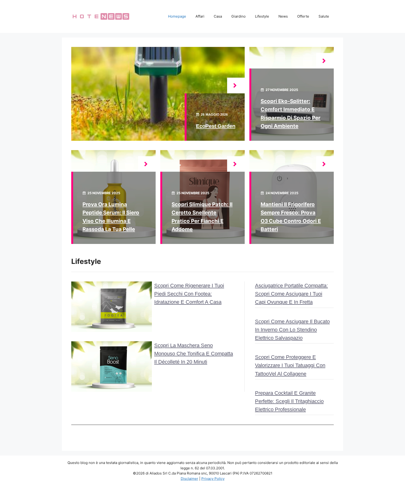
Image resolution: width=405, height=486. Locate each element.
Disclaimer (189, 478)
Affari (199, 16)
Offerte (303, 16)
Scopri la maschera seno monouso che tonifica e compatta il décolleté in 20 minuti (193, 353)
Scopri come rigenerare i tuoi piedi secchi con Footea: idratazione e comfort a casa (189, 294)
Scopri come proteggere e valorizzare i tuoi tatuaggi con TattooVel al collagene (290, 365)
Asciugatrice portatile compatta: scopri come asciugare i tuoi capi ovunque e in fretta (291, 294)
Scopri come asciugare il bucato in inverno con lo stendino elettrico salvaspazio (292, 330)
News (283, 16)
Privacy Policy (213, 478)
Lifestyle (262, 16)
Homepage (177, 16)
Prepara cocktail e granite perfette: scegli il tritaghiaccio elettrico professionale (289, 401)
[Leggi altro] (236, 85)
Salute (324, 16)
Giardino (238, 16)
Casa (218, 16)
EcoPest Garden (215, 126)
